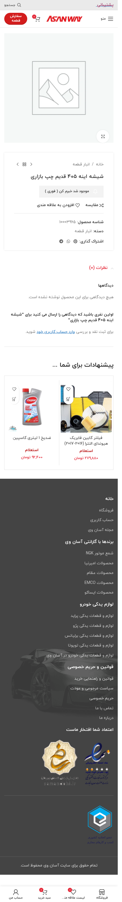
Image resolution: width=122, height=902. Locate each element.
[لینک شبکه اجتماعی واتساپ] (68, 237)
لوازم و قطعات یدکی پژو (93, 626)
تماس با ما (104, 708)
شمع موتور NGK (99, 553)
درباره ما (106, 718)
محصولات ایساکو (99, 592)
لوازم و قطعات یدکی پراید (92, 616)
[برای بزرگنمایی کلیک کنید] (102, 132)
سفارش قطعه (16, 18)
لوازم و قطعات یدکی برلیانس (89, 635)
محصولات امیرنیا (99, 563)
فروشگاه (106, 510)
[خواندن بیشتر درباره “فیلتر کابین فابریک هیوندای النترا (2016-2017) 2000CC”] (68, 395)
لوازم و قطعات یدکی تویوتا (90, 645)
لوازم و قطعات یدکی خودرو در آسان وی (80, 655)
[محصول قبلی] (31, 160)
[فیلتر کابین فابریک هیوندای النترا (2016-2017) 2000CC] (86, 403)
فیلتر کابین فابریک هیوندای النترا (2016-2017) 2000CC (86, 439)
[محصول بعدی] (17, 160)
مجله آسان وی (100, 530)
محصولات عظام (100, 573)
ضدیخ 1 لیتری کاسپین (32, 433)
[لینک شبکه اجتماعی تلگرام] (61, 237)
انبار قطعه (81, 160)
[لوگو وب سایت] (64, 18)
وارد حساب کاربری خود (56, 327)
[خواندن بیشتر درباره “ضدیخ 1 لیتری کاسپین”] (14, 395)
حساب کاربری (101, 520)
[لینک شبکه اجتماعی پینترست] (75, 237)
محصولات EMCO (99, 583)
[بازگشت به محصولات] (24, 160)
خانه (100, 160)
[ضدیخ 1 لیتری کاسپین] (32, 403)
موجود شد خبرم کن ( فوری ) (67, 187)
